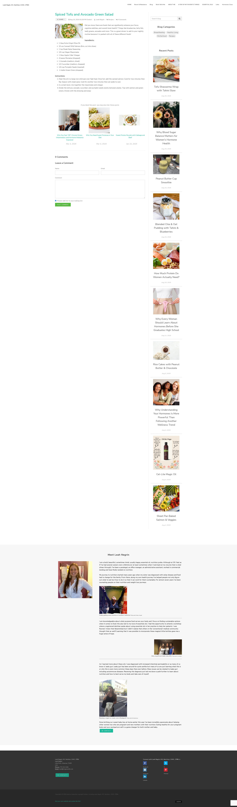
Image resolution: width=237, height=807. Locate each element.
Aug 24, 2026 (166, 188)
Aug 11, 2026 (166, 336)
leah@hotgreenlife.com (66, 769)
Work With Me (160, 4)
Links (217, 4)
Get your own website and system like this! (68, 801)
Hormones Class (227, 4)
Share (61, 19)
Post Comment (63, 205)
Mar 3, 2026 (71, 144)
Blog (151, 4)
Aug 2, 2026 (166, 525)
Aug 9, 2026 (166, 373)
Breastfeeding (159, 32)
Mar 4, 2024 (101, 144)
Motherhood (162, 36)
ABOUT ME (171, 4)
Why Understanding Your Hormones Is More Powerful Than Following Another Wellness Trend (166, 417)
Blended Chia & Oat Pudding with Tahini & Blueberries (166, 228)
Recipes (111, 20)
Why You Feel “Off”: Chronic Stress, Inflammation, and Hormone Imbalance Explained (69, 137)
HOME (129, 4)
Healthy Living (172, 32)
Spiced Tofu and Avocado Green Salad (84, 14)
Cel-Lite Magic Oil (166, 474)
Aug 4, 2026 (166, 430)
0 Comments (122, 20)
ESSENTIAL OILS (207, 4)
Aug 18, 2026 (166, 282)
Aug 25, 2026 (166, 149)
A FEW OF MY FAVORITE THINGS (188, 4)
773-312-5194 (64, 767)
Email (103, 169)
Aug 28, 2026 (166, 96)
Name (57, 169)
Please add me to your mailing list (69, 201)
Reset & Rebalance (140, 4)
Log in (179, 801)
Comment (58, 178)
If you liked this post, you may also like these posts (100, 105)
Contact (107, 731)
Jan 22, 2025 (131, 144)
